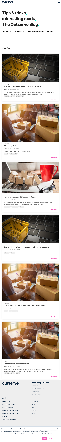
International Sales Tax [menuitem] (38, 388)
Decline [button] (50, 438)
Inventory (7, 206)
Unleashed (15, 206)
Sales (12, 96)
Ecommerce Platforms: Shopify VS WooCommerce (22, 86)
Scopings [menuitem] (4, 416)
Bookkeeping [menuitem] (35, 391)
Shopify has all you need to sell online (17, 364)
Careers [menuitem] (34, 410)
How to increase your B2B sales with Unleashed (21, 197)
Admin (5, 89)
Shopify (7, 96)
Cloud (18, 373)
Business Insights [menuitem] (36, 394)
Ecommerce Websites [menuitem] (8, 407)
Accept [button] (44, 438)
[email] (3, 398)
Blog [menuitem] (33, 407)
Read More (54, 99)
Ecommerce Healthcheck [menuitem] (9, 404)
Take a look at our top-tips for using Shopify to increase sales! (27, 247)
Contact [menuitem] (34, 413)
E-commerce (19, 96)
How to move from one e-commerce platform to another (24, 305)
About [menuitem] (33, 404)
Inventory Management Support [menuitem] (10, 410)
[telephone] (5, 398)
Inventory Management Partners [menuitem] (10, 413)
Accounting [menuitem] (35, 385)
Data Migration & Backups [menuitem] (9, 419)
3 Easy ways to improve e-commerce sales (19, 146)
